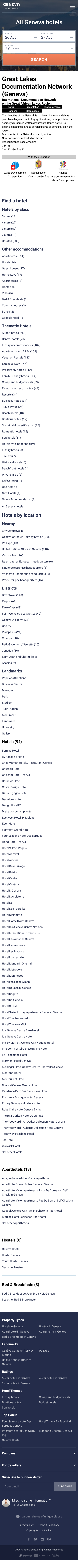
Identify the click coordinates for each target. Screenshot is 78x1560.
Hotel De (7, 902)
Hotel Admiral (10, 854)
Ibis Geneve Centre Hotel (17, 1036)
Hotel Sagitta (10, 994)
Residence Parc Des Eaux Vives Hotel (24, 1091)
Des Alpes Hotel (11, 799)
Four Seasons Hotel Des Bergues (22, 835)
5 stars (6, 216)
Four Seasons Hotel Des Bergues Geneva (16, 1423)
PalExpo (7, 543)
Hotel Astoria (10, 860)
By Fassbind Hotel (13, 756)
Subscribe (65, 1486)
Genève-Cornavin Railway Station (22, 536)
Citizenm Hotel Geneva (16, 774)
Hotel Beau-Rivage (13, 866)
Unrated (7, 241)
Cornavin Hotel (11, 781)
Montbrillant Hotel (13, 1079)
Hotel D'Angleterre (13, 896)
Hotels (6, 262)
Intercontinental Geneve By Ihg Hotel (24, 1048)
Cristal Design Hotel (14, 787)
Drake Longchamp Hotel (17, 811)
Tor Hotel (7, 1139)
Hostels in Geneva (50, 1326)
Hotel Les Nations (13, 951)
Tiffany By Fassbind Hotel (18, 1133)
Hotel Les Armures (13, 945)
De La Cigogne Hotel (14, 793)
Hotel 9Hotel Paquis (14, 848)
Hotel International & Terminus (21, 933)
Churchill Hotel (11, 768)
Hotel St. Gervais (12, 999)
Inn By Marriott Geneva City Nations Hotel (28, 1042)
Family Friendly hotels (15, 376)
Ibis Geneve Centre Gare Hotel (20, 1030)
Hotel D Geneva (11, 890)
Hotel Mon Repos (12, 975)
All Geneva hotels (12, 506)
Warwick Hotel (11, 1146)
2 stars (6, 234)
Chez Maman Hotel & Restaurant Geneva (27, 762)
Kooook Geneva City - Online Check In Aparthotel (32, 1210)
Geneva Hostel (11, 1249)
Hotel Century (10, 884)
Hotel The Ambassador (16, 1018)
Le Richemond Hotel (14, 1054)
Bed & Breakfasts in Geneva (19, 1336)
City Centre (9, 530)
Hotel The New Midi (14, 1024)
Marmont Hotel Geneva (16, 1060)
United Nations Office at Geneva (21, 549)
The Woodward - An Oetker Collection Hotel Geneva (33, 1121)
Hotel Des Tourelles (13, 908)
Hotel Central (10, 878)
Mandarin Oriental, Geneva (55, 1430)
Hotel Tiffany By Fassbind (55, 1421)
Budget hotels (47, 1402)
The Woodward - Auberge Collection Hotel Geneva (32, 1127)
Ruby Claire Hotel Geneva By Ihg (22, 1109)
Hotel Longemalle (13, 957)
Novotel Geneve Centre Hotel (19, 1085)
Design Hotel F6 (11, 805)
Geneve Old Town (12, 619)
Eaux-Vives (9, 607)
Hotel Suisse (9, 1006)
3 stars (6, 228)
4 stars (6, 222)
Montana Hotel (11, 1072)
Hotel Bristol (9, 872)
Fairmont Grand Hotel (15, 829)
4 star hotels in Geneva (53, 1378)
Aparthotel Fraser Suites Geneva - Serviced (28, 1184)
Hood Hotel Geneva (14, 841)
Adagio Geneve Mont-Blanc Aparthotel (25, 1178)
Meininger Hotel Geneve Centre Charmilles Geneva (33, 1066)
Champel (7, 638)
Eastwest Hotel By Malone (18, 817)
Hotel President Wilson (16, 981)
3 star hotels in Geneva (16, 1383)
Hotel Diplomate (12, 914)
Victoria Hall (9, 555)
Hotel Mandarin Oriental (17, 963)
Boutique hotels (11, 1402)
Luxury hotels (10, 1397)
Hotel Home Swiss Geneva (18, 921)
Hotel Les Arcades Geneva (18, 939)
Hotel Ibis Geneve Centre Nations (22, 927)
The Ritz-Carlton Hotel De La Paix (22, 1115)
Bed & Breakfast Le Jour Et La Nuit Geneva (28, 1293)
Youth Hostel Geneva (15, 1261)
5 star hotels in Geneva (16, 1378)
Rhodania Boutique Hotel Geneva (22, 1097)
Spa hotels (8, 1407)
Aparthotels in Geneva (15, 1331)
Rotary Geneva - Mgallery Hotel (21, 1103)
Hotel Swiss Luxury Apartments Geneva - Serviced (32, 1012)
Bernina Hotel (10, 750)
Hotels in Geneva (12, 1326)
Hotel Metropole (12, 969)
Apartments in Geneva (53, 1331)
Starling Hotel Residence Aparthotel (24, 1216)
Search (39, 59)
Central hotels (10, 339)
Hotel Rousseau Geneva (17, 987)
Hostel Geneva (11, 1255)
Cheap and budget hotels (17, 382)
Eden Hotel (8, 823)
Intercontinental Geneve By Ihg (18, 1433)
